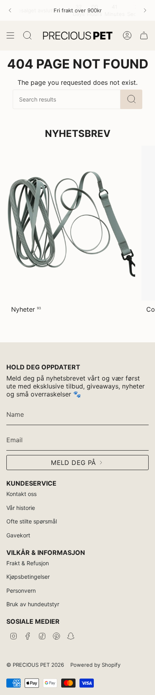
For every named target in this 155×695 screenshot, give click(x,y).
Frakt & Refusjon (27, 563)
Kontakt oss (21, 493)
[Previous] (10, 10)
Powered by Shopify (95, 665)
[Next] (145, 10)
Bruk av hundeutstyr (32, 604)
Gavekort (18, 535)
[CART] (144, 35)
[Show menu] (10, 35)
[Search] (131, 99)
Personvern (21, 590)
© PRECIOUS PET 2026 (35, 665)
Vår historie (20, 507)
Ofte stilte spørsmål (31, 521)
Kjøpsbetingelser (28, 576)
